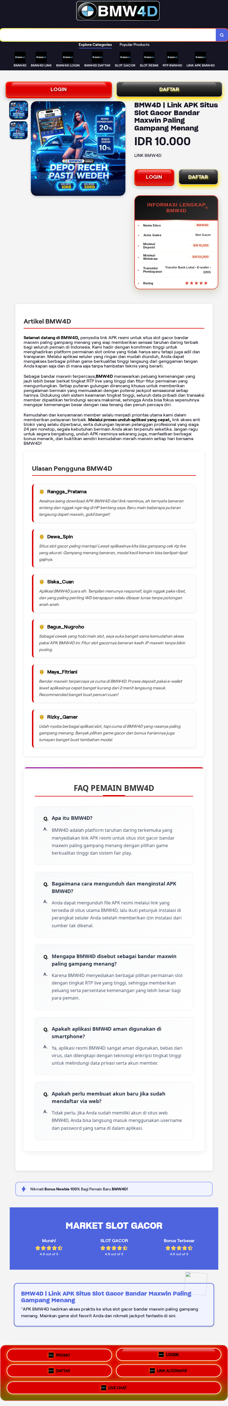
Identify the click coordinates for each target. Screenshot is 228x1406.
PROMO (63, 1355)
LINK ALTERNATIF (172, 1373)
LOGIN (59, 89)
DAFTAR (169, 89)
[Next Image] (121, 149)
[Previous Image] (35, 149)
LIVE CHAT (117, 1389)
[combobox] (108, 35)
